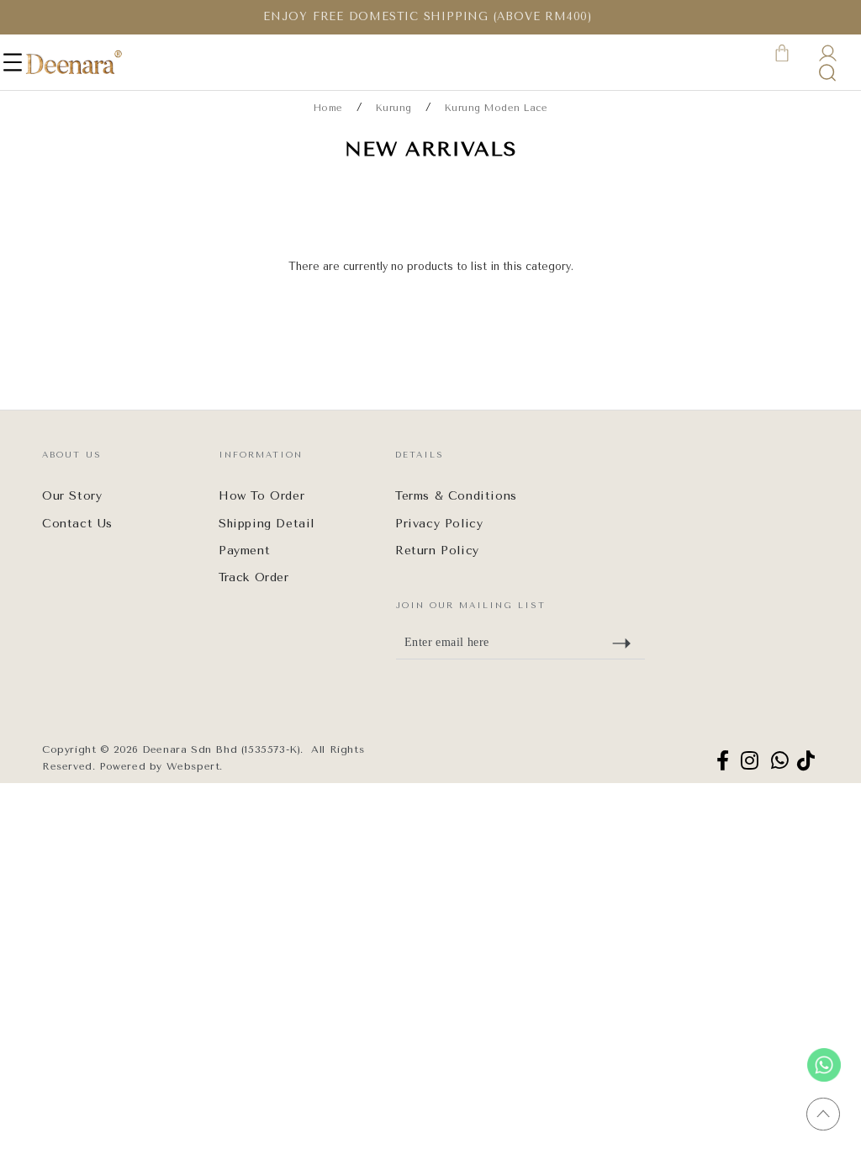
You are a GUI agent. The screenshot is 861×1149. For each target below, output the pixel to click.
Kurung (394, 108)
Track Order (254, 577)
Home (328, 108)
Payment (244, 550)
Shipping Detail (266, 523)
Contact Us (77, 523)
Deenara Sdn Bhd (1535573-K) (221, 749)
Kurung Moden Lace (496, 108)
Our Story (72, 496)
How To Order (261, 496)
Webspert (193, 766)
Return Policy (437, 550)
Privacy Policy (439, 523)
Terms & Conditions (456, 496)
